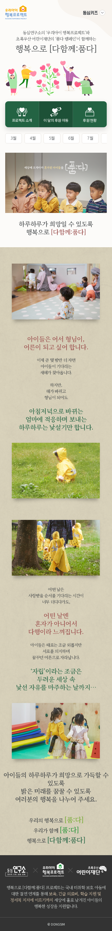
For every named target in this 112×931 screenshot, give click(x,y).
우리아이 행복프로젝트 (16, 12)
